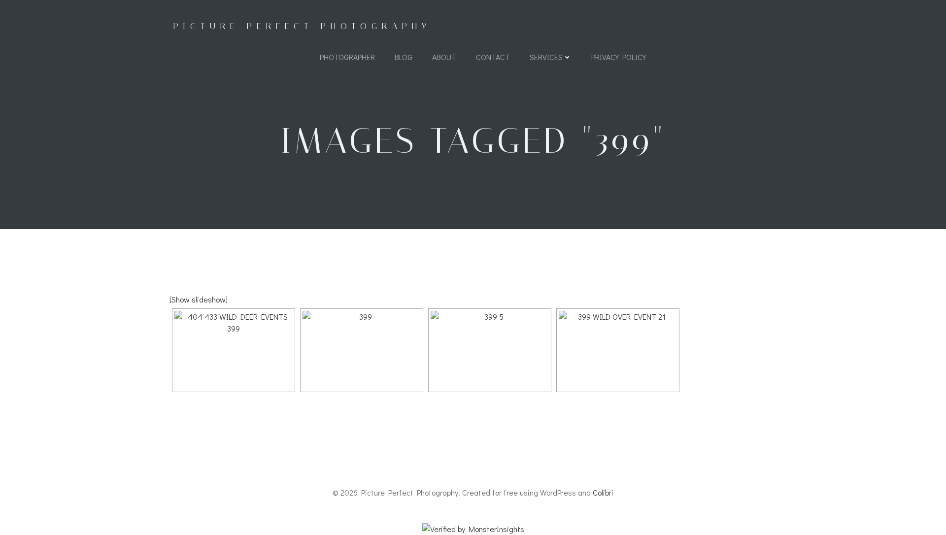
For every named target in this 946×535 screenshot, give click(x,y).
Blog (403, 57)
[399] (362, 350)
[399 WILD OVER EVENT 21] (618, 350)
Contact (493, 57)
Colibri (603, 492)
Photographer (347, 57)
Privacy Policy (618, 57)
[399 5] (490, 350)
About (444, 57)
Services (546, 57)
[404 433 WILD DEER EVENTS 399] (233, 350)
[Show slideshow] (198, 299)
